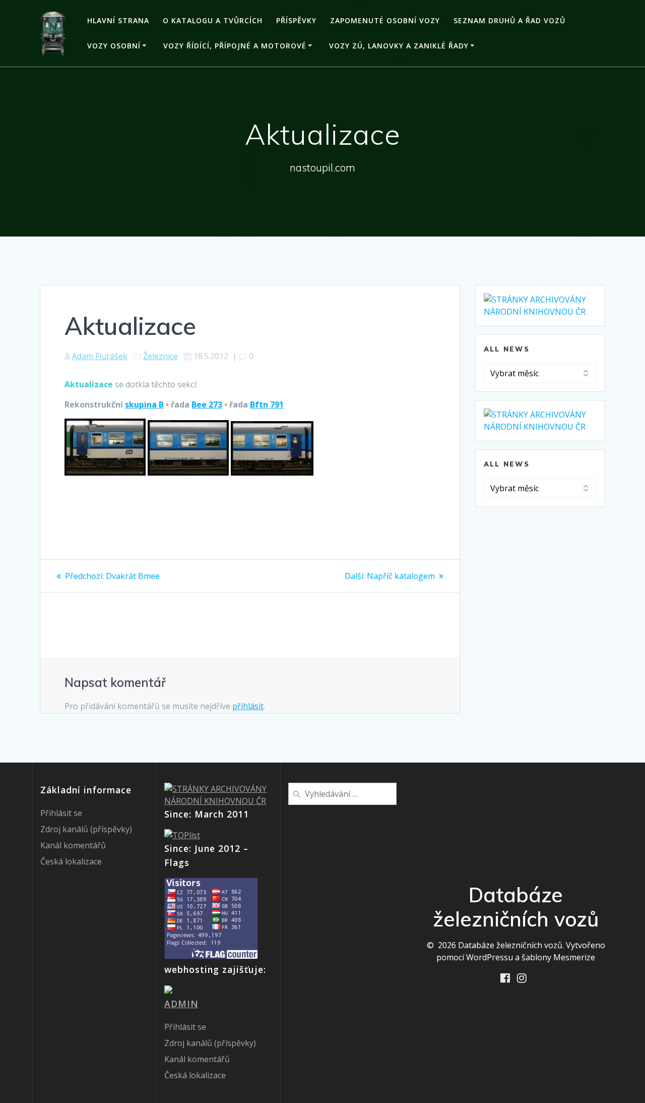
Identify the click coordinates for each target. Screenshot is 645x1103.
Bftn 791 (267, 404)
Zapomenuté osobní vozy (385, 20)
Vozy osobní (114, 45)
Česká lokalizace (71, 861)
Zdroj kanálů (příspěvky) (86, 829)
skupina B (144, 404)
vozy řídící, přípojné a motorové (234, 45)
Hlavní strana (118, 20)
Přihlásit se (61, 813)
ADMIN (181, 1004)
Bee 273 (206, 404)
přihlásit (248, 706)
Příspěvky (296, 20)
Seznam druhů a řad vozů (509, 20)
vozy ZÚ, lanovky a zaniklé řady (399, 45)
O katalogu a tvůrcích (213, 20)
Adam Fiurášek (99, 356)
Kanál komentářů (73, 845)
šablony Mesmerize (558, 957)
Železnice (160, 356)
